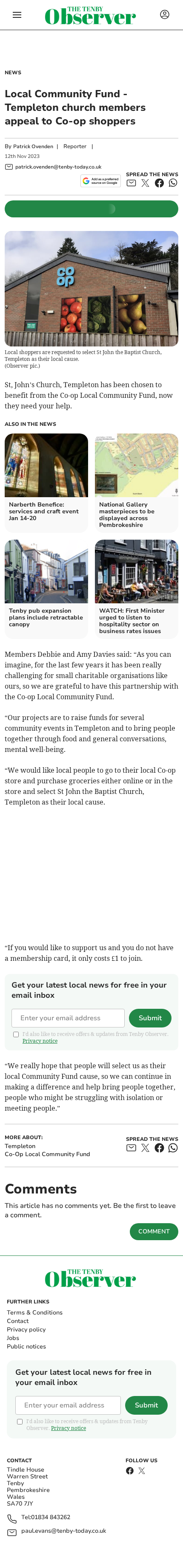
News (13, 72)
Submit (150, 1018)
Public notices (26, 1347)
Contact (18, 1321)
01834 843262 (50, 1517)
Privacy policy (26, 1330)
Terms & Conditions (35, 1313)
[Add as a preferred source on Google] (100, 181)
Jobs (13, 1338)
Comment (154, 1231)
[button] (17, 15)
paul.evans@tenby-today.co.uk (63, 1531)
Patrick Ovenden (33, 146)
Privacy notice (40, 1041)
